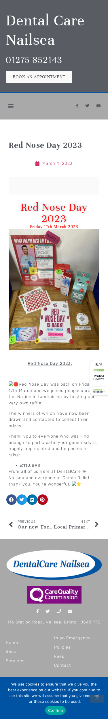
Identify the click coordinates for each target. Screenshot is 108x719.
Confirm (55, 710)
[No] (97, 699)
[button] (11, 106)
